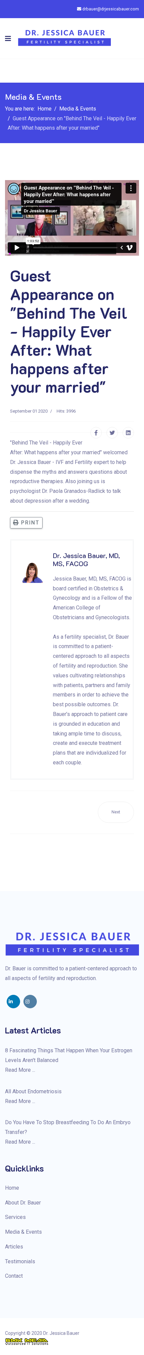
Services (15, 1217)
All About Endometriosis (33, 1091)
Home (12, 1188)
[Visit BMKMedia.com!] (72, 1341)
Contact (14, 1276)
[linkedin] (13, 1001)
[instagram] (30, 1001)
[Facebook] (96, 432)
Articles (14, 1246)
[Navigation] (8, 38)
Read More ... (20, 1070)
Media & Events (23, 1232)
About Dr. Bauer (23, 1202)
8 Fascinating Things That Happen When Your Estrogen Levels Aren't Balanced (68, 1055)
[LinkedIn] (128, 432)
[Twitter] (112, 432)
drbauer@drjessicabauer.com (110, 8)
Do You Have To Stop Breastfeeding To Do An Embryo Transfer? (68, 1127)
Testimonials (20, 1261)
